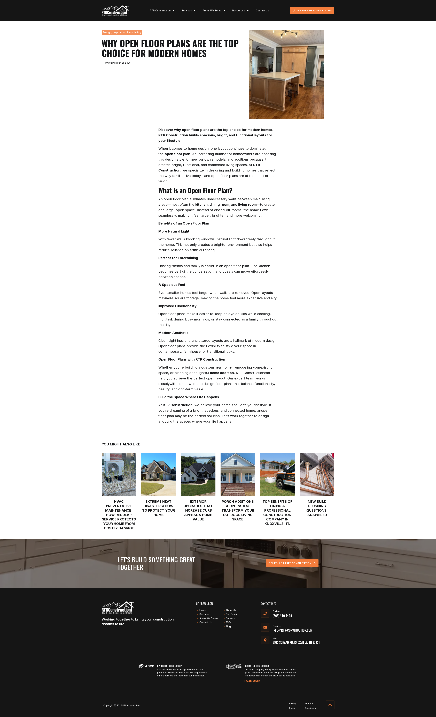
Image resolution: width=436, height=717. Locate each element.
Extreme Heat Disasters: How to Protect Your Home (158, 508)
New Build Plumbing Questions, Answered (317, 508)
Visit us (277, 638)
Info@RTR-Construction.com (292, 630)
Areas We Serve (212, 10)
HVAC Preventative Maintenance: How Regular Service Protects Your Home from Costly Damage (119, 514)
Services (187, 10)
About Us (231, 610)
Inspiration (119, 32)
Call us (276, 611)
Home (202, 610)
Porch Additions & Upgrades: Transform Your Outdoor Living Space (238, 510)
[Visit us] (265, 640)
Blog (228, 626)
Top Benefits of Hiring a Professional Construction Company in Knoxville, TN (277, 512)
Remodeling (134, 32)
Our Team (231, 614)
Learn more (252, 681)
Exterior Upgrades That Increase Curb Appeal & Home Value (198, 510)
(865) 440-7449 (282, 615)
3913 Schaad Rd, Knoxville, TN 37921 (296, 642)
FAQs (228, 622)
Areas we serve (208, 618)
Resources (238, 10)
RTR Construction (160, 10)
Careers (230, 618)
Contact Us (262, 10)
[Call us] (265, 613)
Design (107, 32)
